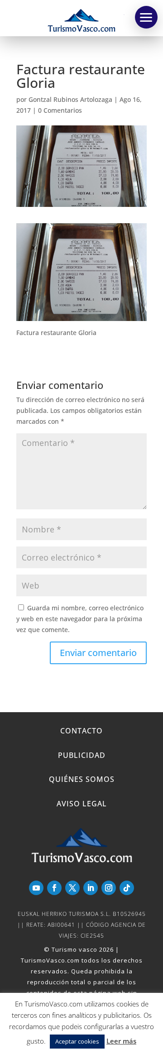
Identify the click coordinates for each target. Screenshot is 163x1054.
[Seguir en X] (72, 888)
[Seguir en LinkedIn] (90, 888)
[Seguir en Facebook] (54, 888)
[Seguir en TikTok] (127, 888)
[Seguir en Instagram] (108, 888)
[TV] (146, 17)
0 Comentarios (60, 110)
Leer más (121, 1040)
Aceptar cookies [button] (77, 1041)
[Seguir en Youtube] (36, 888)
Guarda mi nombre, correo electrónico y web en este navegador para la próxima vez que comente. (80, 619)
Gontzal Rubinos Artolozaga (70, 99)
